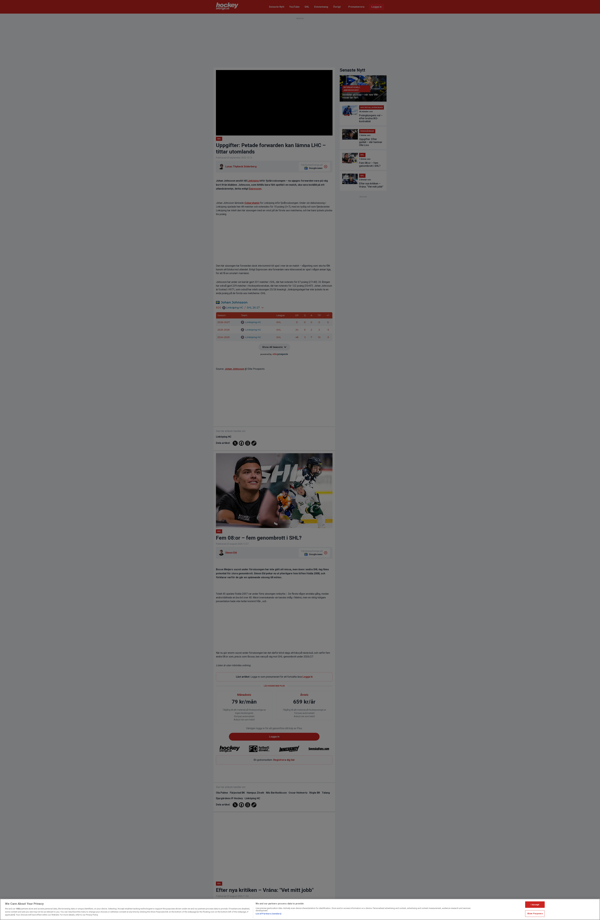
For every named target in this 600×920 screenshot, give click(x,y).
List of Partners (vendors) (268, 913)
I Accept (535, 904)
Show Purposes (535, 913)
